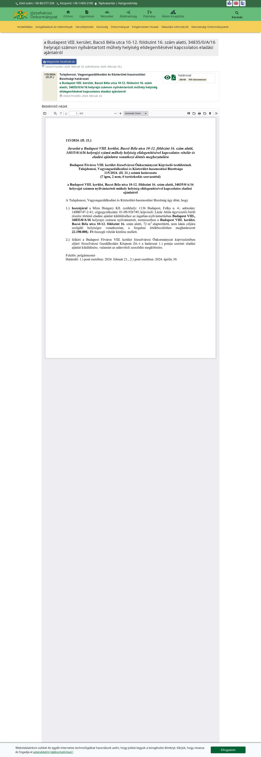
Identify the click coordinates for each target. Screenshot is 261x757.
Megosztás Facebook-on (60, 61)
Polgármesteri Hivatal (145, 27)
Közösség (102, 27)
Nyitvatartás (107, 3)
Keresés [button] (237, 15)
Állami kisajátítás (173, 16)
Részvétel (107, 14)
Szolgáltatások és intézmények (54, 27)
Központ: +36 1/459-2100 (76, 3)
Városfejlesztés (84, 27)
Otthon (68, 14)
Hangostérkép (127, 3)
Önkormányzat (120, 27)
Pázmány (149, 16)
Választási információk (175, 27)
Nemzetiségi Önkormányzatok (210, 27)
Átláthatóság (128, 14)
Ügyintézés (86, 14)
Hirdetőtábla (24, 27)
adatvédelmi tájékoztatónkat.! (53, 752)
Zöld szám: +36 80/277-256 (35, 3)
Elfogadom (228, 750)
